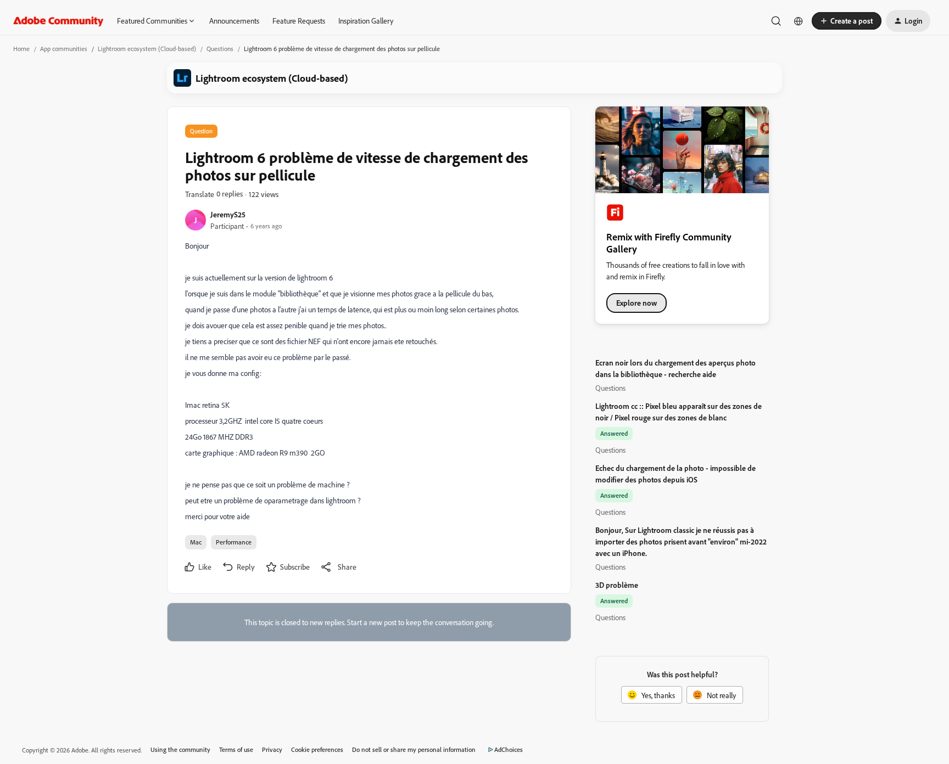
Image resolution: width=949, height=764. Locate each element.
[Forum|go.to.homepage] (58, 21)
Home (21, 48)
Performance (234, 542)
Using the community (180, 749)
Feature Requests (298, 20)
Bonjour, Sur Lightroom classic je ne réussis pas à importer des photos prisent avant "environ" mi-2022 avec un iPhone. (681, 541)
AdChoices (508, 749)
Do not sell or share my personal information (414, 749)
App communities (63, 48)
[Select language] (798, 21)
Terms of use (236, 749)
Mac (196, 542)
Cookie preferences (317, 749)
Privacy (272, 749)
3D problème (616, 584)
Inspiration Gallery (365, 20)
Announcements (234, 20)
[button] (846, 21)
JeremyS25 (227, 214)
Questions (219, 48)
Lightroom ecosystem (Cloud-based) (147, 48)
